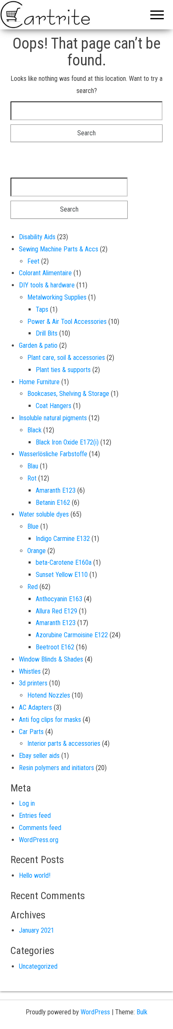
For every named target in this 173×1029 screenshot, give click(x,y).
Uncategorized (38, 966)
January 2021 (36, 930)
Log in (27, 803)
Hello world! (34, 875)
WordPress (95, 1012)
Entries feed (35, 816)
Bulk (141, 1012)
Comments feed (40, 828)
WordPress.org (38, 840)
